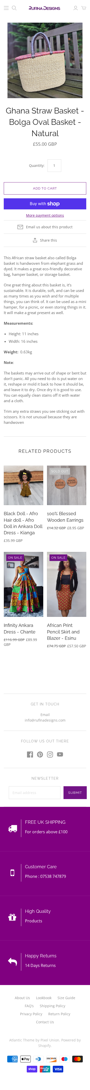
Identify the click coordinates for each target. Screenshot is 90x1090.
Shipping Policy (52, 1005)
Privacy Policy (31, 1013)
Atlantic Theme (21, 1040)
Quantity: (36, 165)
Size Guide (66, 997)
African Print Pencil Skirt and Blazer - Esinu (63, 632)
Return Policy (59, 1013)
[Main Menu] (6, 8)
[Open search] (14, 8)
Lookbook (44, 997)
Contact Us (45, 1022)
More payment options (45, 215)
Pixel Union (49, 1040)
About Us (22, 997)
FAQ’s (29, 1005)
